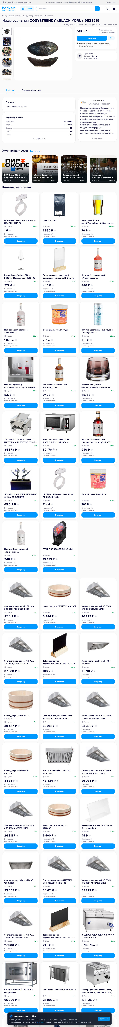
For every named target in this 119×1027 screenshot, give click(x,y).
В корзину (92, 38)
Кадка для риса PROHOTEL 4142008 (16, 771)
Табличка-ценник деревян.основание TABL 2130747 (59, 936)
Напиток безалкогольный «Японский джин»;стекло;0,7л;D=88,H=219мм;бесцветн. (20, 331)
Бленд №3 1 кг (49, 220)
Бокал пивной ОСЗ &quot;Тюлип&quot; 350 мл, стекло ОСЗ (97, 221)
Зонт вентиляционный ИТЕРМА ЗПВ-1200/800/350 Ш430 (96, 771)
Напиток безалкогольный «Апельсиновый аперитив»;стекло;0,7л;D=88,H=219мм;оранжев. (97, 276)
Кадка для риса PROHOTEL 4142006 (55, 826)
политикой (40, 1022)
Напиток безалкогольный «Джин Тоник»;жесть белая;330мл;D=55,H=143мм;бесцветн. (97, 331)
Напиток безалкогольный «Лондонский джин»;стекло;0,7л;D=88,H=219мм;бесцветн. (20, 550)
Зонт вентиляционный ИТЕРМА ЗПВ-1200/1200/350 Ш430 (19, 662)
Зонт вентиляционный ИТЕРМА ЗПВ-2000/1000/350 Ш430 (57, 717)
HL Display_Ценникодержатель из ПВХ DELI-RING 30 (58, 495)
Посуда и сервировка (11, 16)
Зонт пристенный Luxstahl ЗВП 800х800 (95, 662)
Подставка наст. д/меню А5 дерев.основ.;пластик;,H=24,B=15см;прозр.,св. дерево (59, 276)
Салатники (49, 16)
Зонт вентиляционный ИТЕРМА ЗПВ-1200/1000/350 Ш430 (96, 717)
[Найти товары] (97, 8)
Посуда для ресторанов (32, 16)
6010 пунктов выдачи (22, 2)
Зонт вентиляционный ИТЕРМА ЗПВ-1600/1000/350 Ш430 (96, 881)
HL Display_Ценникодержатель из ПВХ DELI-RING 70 (20, 221)
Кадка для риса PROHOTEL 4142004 (16, 717)
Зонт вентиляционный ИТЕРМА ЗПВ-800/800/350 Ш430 (96, 607)
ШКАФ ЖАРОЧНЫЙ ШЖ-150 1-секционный (18, 991)
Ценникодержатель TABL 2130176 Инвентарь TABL (97, 826)
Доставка (58, 2)
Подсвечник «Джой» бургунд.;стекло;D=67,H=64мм (96, 386)
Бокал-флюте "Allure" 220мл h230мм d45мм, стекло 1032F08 (19, 276)
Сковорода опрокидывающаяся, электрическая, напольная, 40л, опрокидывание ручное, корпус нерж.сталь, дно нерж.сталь (96, 991)
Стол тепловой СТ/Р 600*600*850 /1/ (59, 991)
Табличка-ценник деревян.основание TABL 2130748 (59, 662)
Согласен (104, 1019)
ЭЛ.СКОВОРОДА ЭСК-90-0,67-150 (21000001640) (97, 936)
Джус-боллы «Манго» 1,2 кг (56, 330)
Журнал (89, 2)
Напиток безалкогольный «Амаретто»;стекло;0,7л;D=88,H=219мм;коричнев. (98, 441)
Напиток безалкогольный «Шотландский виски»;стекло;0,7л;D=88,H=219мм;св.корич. (59, 386)
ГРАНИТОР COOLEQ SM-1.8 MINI (58, 549)
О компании (50, 2)
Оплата (65, 2)
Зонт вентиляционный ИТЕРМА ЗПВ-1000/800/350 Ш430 (19, 826)
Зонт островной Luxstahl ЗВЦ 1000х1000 (56, 771)
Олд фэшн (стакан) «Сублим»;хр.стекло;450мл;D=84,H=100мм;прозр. (20, 386)
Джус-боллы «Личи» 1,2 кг (94, 494)
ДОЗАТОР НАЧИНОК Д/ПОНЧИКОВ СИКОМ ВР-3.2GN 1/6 (20, 495)
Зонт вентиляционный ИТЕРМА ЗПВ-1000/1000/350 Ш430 (19, 936)
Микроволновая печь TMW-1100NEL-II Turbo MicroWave (56, 440)
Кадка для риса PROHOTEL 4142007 (59, 606)
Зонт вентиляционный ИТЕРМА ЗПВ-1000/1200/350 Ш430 (19, 607)
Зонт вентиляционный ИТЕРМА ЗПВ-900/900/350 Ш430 (57, 881)
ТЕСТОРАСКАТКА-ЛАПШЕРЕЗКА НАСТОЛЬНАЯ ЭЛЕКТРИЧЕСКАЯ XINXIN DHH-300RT (19, 441)
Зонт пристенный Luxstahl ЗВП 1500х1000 (18, 881)
